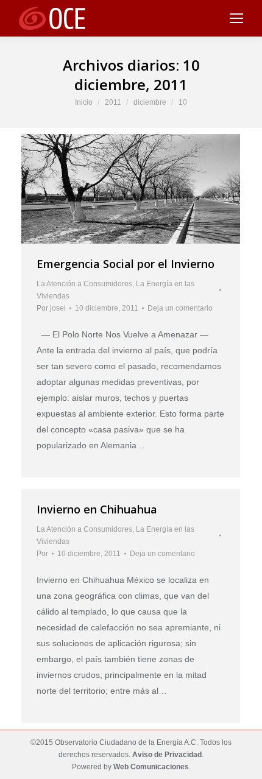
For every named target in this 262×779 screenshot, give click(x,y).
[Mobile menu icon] (236, 18)
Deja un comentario (180, 308)
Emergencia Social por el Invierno (125, 263)
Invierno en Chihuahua (97, 509)
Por (51, 308)
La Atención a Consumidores (84, 284)
